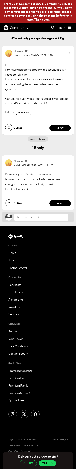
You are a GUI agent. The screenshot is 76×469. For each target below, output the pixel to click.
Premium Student (19, 393)
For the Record (17, 268)
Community (19, 27)
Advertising (15, 299)
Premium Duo (16, 378)
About (12, 253)
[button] (69, 53)
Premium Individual (20, 371)
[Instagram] (12, 414)
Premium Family (18, 385)
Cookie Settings (30, 445)
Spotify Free (16, 400)
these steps (47, 15)
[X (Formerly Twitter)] (24, 414)
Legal (11, 439)
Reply (60, 128)
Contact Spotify (18, 354)
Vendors (13, 314)
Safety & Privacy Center (26, 439)
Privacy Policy (14, 445)
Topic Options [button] (37, 139)
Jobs (11, 260)
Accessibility (26, 450)
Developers (15, 292)
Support (13, 331)
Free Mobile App (18, 346)
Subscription (23, 112)
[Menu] (69, 28)
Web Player (15, 339)
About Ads (13, 450)
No (31, 463)
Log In (61, 28)
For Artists (14, 285)
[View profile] (8, 53)
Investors (14, 307)
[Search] (53, 28)
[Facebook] (35, 414)
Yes (44, 463)
